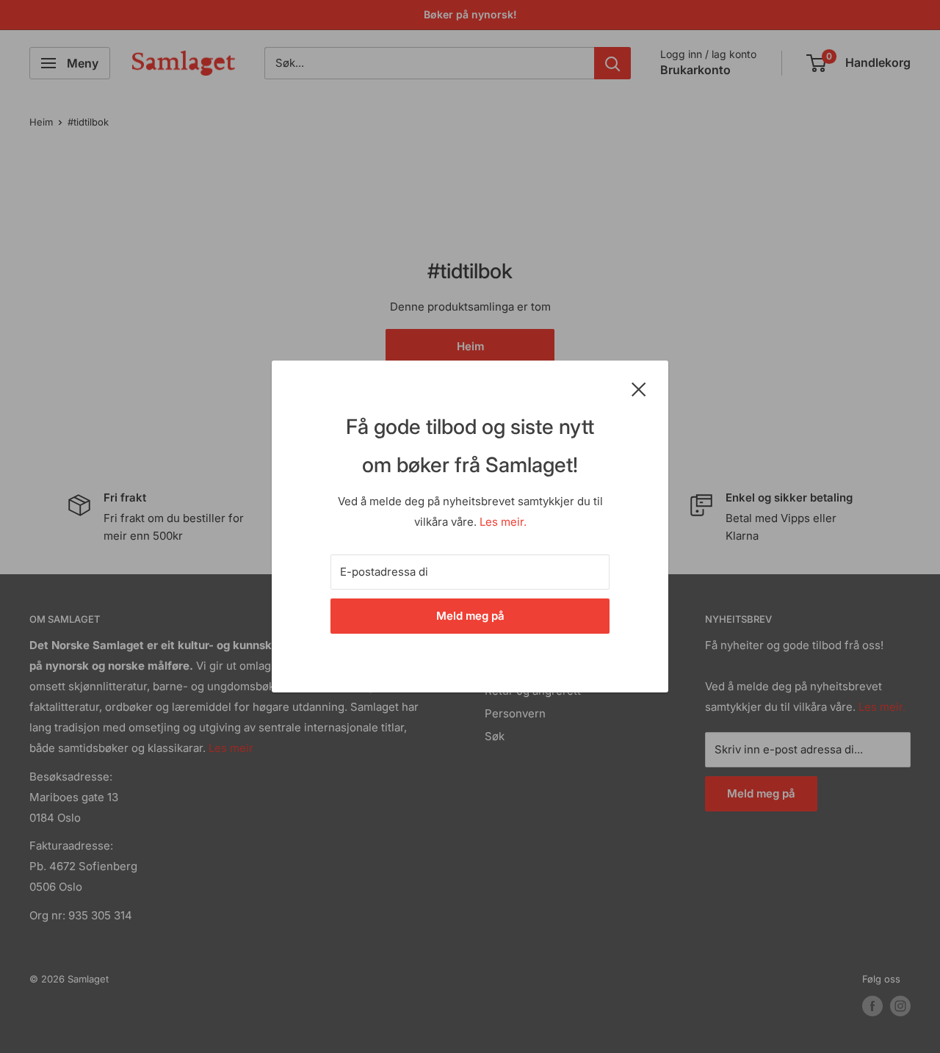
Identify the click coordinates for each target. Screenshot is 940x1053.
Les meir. (503, 522)
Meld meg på (470, 616)
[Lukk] (639, 388)
